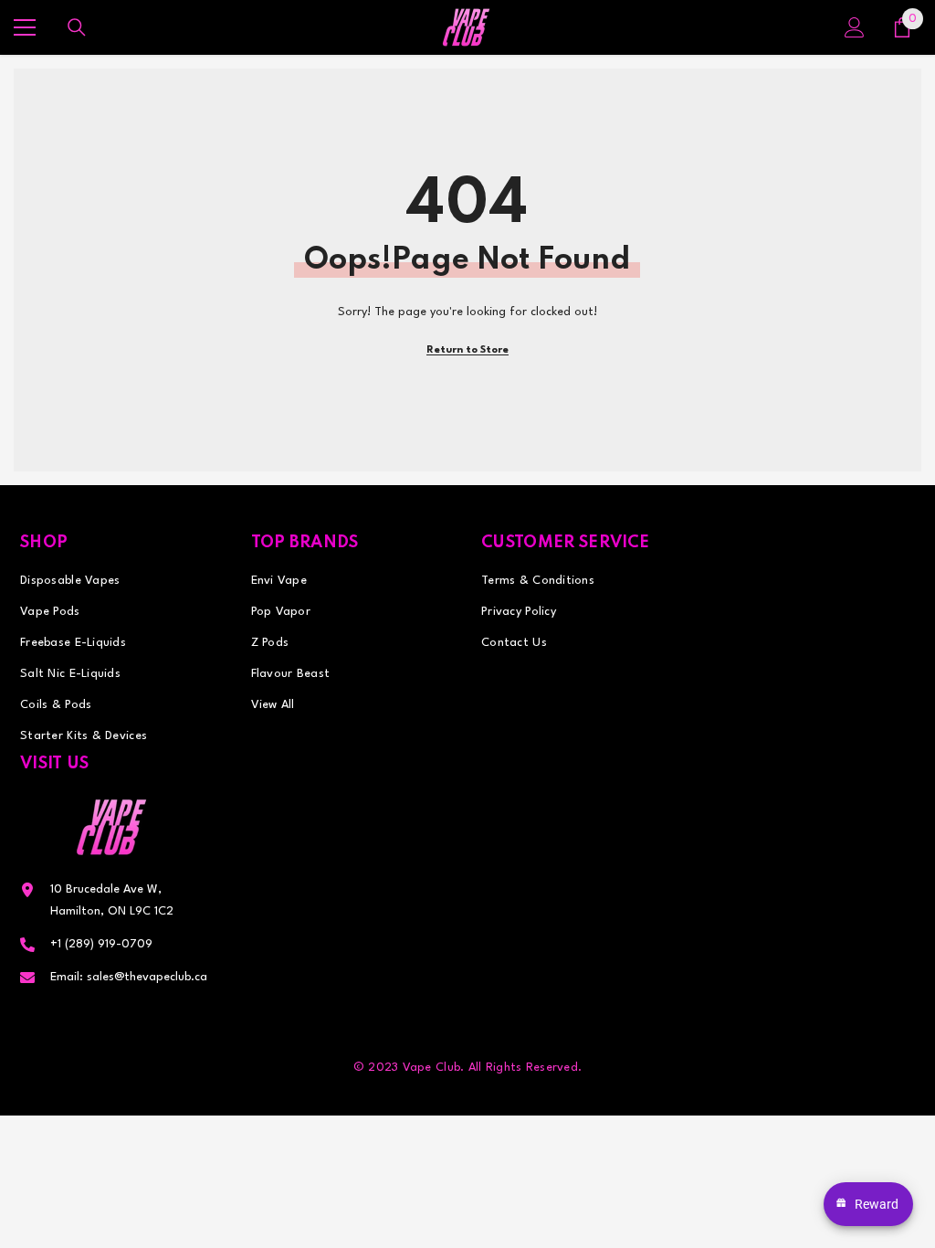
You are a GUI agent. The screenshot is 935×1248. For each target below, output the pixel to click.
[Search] (77, 27)
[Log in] (855, 27)
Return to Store (467, 350)
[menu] (25, 27)
